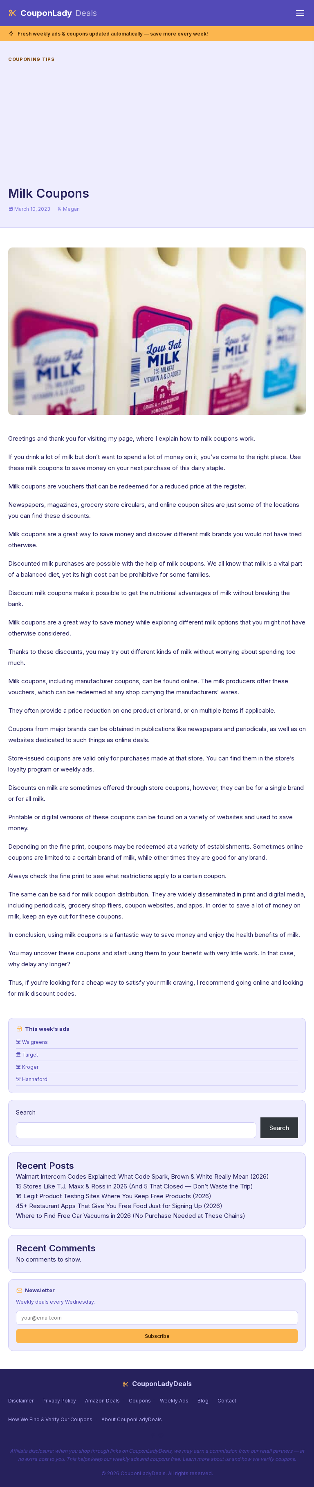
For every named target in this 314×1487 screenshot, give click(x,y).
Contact (227, 1401)
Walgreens (34, 1042)
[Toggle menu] (300, 13)
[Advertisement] (157, 124)
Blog (203, 1401)
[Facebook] (153, 1435)
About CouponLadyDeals (131, 1419)
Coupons (140, 1401)
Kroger (29, 1067)
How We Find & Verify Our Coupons (50, 1419)
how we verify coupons (268, 1459)
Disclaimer (21, 1401)
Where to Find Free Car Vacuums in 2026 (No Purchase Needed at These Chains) (130, 1215)
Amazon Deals (102, 1401)
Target (29, 1055)
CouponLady (58, 13)
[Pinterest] (161, 1435)
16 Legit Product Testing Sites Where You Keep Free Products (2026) (113, 1196)
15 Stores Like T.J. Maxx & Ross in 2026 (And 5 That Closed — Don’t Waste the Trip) (134, 1186)
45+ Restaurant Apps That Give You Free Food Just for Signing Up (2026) (119, 1206)
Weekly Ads (174, 1401)
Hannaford (34, 1079)
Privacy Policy (59, 1401)
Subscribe (157, 1336)
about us (220, 1459)
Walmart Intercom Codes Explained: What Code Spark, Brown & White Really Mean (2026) (142, 1176)
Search (26, 1112)
